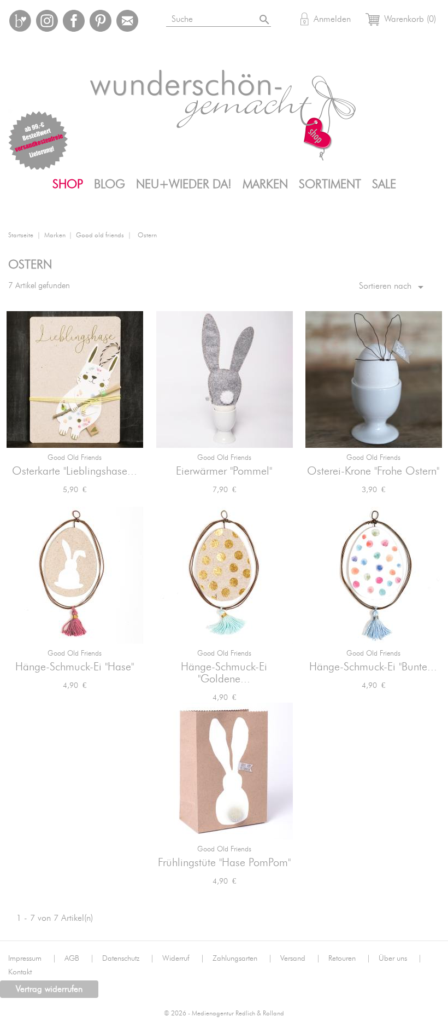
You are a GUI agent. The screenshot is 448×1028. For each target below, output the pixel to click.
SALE (384, 184)
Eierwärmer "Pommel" (224, 471)
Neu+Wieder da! (184, 184)
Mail (127, 21)
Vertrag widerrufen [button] (49, 989)
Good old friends (75, 458)
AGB (79, 958)
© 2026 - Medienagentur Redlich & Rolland (224, 1014)
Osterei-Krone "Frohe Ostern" (373, 471)
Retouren (349, 958)
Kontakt (20, 972)
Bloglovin (20, 21)
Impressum (32, 958)
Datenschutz (128, 958)
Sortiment (330, 184)
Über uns (400, 958)
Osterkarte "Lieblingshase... (74, 471)
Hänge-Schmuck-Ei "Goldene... (224, 673)
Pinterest (100, 21)
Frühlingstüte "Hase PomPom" (224, 862)
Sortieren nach (393, 287)
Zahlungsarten (242, 958)
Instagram (47, 21)
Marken (265, 184)
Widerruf (183, 958)
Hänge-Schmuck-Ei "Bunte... (373, 667)
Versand (300, 958)
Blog (109, 184)
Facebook (74, 21)
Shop (67, 184)
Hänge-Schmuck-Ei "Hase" (74, 667)
